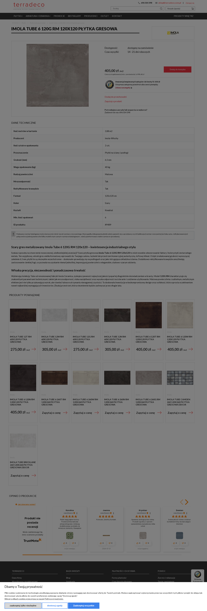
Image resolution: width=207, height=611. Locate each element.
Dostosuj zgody (54, 605)
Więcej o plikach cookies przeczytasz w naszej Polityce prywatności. (34, 599)
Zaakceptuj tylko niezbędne (23, 605)
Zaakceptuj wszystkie (83, 605)
